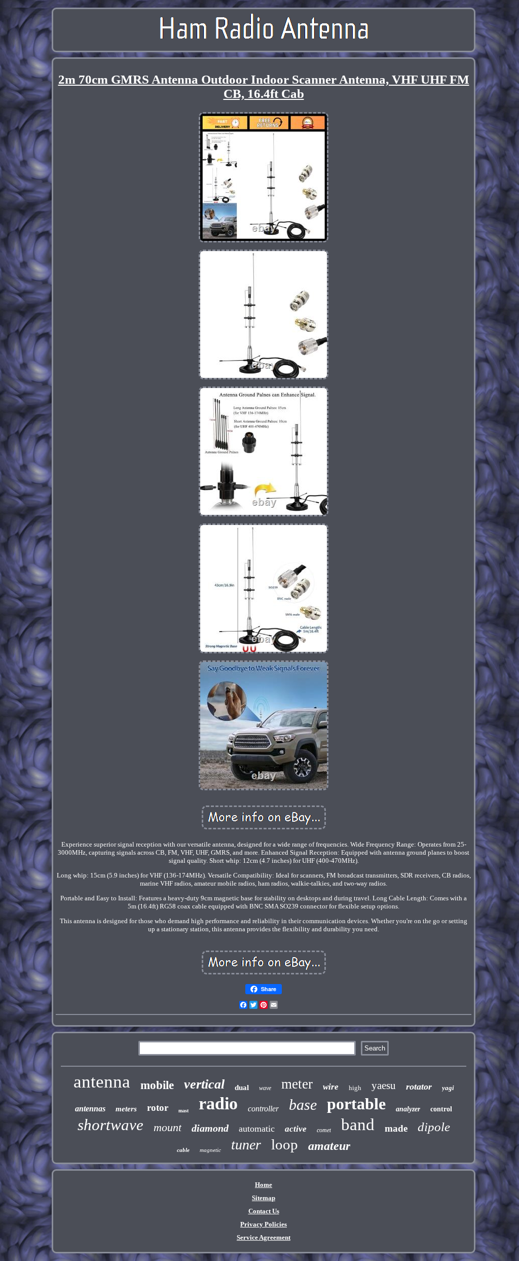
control (441, 1109)
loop (284, 1144)
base (303, 1104)
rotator (419, 1086)
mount (167, 1127)
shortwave (110, 1125)
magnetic (210, 1150)
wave (265, 1088)
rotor (157, 1107)
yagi (448, 1088)
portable (356, 1104)
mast (183, 1110)
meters (126, 1109)
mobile (157, 1085)
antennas (90, 1108)
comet (324, 1130)
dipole (434, 1127)
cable (183, 1150)
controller (263, 1108)
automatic (257, 1129)
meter (297, 1084)
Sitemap (263, 1198)
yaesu (384, 1085)
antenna (101, 1082)
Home (263, 1184)
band (358, 1124)
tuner (246, 1144)
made (396, 1128)
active (296, 1129)
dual (242, 1087)
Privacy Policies (263, 1224)
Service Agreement (263, 1237)
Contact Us (263, 1211)
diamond (210, 1128)
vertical (204, 1084)
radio (218, 1103)
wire (331, 1087)
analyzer (408, 1109)
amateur (329, 1145)
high (355, 1088)
